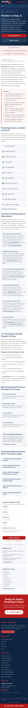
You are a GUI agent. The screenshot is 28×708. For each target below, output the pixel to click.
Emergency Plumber (6, 656)
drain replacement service (15, 245)
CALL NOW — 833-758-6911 (15, 706)
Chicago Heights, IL (8, 582)
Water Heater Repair (6, 676)
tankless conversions (17, 324)
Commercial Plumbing (6, 660)
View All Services (14, 40)
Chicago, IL (6, 572)
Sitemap (18, 702)
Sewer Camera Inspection (7, 672)
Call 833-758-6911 (15, 35)
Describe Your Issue (9, 528)
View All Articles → (7, 562)
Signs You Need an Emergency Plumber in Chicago (13, 551)
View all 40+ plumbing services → (9, 209)
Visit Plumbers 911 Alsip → (9, 444)
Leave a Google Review (8, 631)
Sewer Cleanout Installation (7, 674)
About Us (3, 644)
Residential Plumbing (6, 658)
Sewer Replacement (6, 669)
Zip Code (5, 522)
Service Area (8, 12)
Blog (2, 648)
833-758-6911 (7, 376)
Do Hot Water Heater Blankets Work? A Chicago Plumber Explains (12, 559)
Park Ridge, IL (6, 574)
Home (2, 12)
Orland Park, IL (7, 584)
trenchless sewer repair (8, 311)
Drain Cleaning (4, 662)
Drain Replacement (5, 665)
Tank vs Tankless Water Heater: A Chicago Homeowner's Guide (13, 555)
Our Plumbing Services (6, 639)
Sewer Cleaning (5, 667)
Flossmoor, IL (6, 586)
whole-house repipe (12, 260)
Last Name (5, 512)
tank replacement (9, 322)
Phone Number (6, 517)
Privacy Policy (11, 702)
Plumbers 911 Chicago (15, 698)
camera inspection (14, 242)
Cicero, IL (5, 576)
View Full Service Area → (9, 588)
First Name (5, 506)
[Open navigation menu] (2, 6)
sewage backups (12, 292)
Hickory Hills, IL (7, 580)
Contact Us (3, 646)
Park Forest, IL (6, 578)
